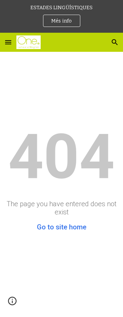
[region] (61, 16)
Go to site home (61, 227)
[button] (8, 42)
